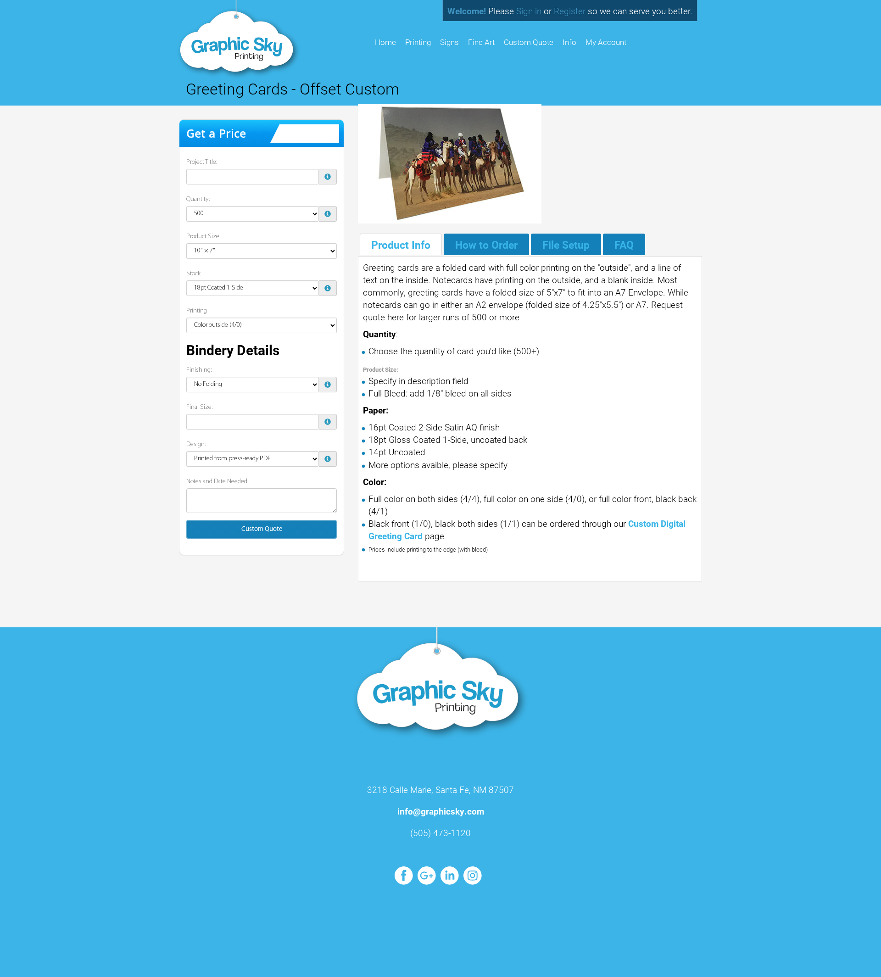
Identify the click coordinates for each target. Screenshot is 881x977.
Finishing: (199, 370)
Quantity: (198, 199)
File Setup (566, 244)
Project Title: (201, 162)
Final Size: (199, 407)
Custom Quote (528, 42)
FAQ (624, 244)
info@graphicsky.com (440, 811)
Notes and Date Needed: (217, 481)
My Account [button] (605, 42)
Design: (196, 444)
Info (569, 42)
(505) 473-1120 (440, 832)
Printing (418, 42)
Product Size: (203, 236)
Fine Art (481, 42)
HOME (385, 42)
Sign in (528, 11)
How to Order (486, 244)
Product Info (400, 244)
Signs (449, 42)
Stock (193, 273)
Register (569, 11)
